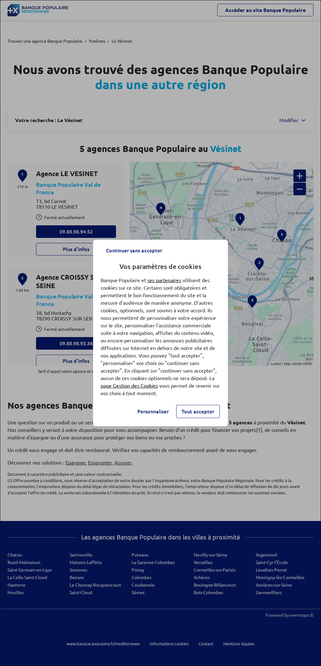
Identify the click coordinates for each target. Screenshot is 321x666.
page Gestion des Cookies (129, 386)
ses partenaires (164, 280)
